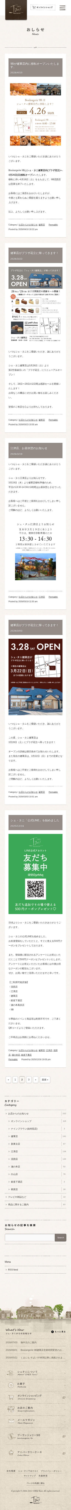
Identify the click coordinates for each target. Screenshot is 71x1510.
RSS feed (13, 1269)
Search (60, 1237)
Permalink (53, 225)
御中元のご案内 (21, 1342)
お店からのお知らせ (28, 225)
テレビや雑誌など (37, 1197)
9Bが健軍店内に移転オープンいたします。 (34, 65)
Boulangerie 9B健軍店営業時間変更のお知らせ (35, 1350)
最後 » (45, 1079)
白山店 (38, 1174)
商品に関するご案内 (37, 1204)
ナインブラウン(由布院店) (38, 1128)
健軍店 (42, 225)
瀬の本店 (16, 1055)
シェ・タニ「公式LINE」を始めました (34, 820)
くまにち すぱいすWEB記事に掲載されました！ (35, 1357)
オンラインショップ (38, 1121)
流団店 (38, 1159)
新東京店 (38, 1144)
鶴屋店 (38, 1189)
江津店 (42, 597)
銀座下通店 (26, 1055)
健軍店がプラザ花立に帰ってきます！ (34, 252)
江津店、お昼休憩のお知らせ (28, 448)
